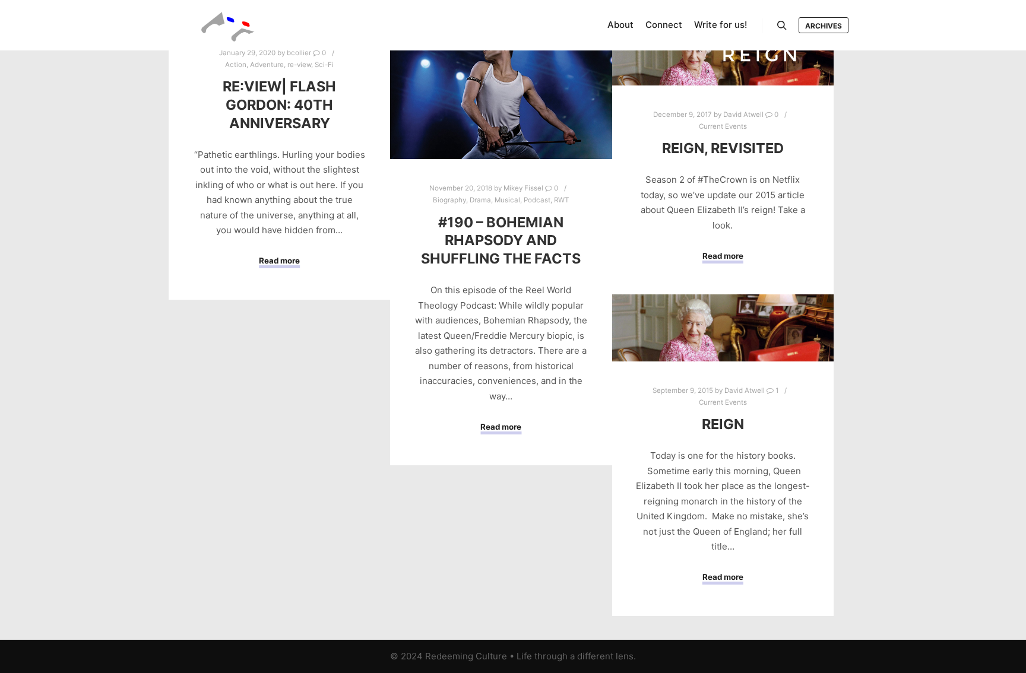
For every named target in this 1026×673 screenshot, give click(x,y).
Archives (823, 25)
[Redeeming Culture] (228, 25)
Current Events (723, 126)
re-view (299, 65)
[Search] (782, 25)
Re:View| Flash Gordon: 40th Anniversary (279, 104)
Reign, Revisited (723, 148)
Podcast (537, 200)
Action (235, 65)
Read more (279, 260)
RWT (561, 200)
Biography (449, 200)
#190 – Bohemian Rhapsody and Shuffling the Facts (501, 240)
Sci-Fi (324, 65)
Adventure (267, 65)
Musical (507, 200)
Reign (723, 424)
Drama (480, 200)
